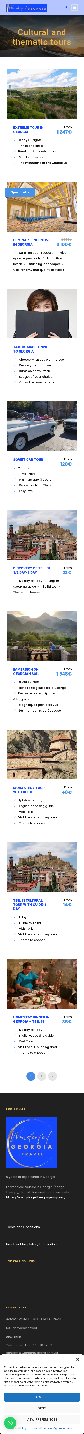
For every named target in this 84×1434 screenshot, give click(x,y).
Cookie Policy (18, 1428)
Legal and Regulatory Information (31, 1244)
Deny (42, 1408)
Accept (42, 1397)
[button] (78, 1359)
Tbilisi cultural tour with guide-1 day (29, 904)
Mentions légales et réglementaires (50, 1428)
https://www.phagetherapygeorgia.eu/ (36, 1197)
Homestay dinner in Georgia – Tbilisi (31, 1019)
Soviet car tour (28, 460)
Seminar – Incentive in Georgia (31, 242)
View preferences (42, 1419)
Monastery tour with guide (29, 790)
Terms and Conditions (23, 1227)
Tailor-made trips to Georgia (30, 349)
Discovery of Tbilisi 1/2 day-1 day (31, 570)
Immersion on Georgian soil (26, 671)
